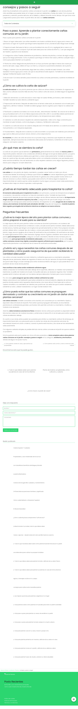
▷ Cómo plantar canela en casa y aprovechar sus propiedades (18, 344)
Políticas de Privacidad (10, 700)
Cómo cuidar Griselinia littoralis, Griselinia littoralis (17, 687)
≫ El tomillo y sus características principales (16, 684)
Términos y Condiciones (11, 702)
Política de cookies (9, 698)
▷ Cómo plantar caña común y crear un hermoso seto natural (58, 344)
